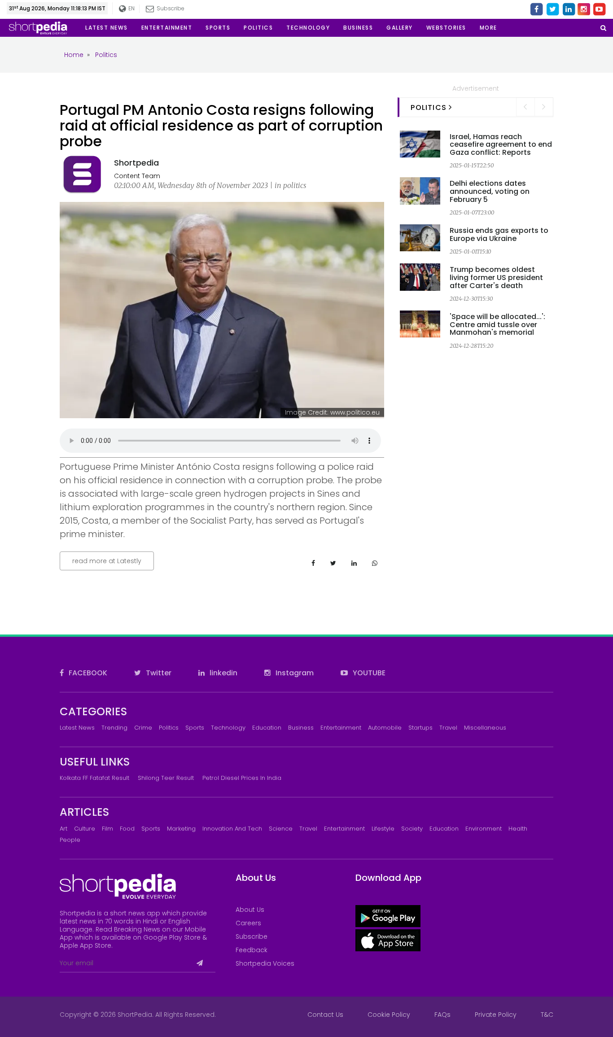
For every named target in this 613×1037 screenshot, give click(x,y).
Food (127, 828)
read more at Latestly (106, 560)
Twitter (157, 673)
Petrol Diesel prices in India (241, 778)
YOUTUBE (368, 673)
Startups (420, 727)
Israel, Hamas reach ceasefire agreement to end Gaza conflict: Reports (501, 144)
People (70, 840)
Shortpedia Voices (265, 963)
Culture (84, 828)
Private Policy (496, 1014)
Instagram (294, 673)
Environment (483, 828)
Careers (248, 923)
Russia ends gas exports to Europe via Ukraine (499, 234)
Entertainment (340, 727)
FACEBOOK (87, 673)
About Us (250, 909)
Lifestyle (383, 828)
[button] (488, 28)
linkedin (222, 673)
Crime (143, 727)
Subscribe (251, 936)
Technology (228, 727)
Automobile (385, 727)
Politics (169, 727)
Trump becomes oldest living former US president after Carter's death (496, 277)
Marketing (181, 828)
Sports (194, 727)
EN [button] (131, 8)
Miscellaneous (485, 727)
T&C (547, 1014)
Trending (114, 727)
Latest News (77, 727)
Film (107, 828)
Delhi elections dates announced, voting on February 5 (490, 191)
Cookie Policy (389, 1014)
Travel (448, 727)
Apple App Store (85, 945)
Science (281, 828)
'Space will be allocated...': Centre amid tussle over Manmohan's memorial (497, 324)
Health (517, 828)
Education (266, 727)
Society (412, 828)
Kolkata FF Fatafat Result (94, 778)
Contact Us (325, 1014)
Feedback (251, 949)
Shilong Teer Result (166, 778)
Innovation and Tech (232, 828)
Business (301, 727)
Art (63, 828)
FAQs (442, 1014)
